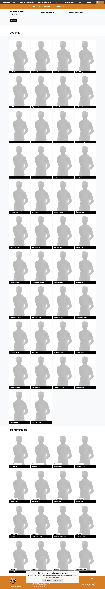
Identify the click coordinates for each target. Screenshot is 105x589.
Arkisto (100, 2)
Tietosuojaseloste (15, 586)
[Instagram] (94, 578)
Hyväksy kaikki (47, 580)
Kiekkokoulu (70, 2)
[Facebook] (88, 578)
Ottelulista (13, 20)
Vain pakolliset (58, 580)
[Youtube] (91, 578)
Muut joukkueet (85, 2)
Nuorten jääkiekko (26, 2)
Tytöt (58, 2)
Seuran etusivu (9, 2)
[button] (20, 56)
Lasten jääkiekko (45, 2)
